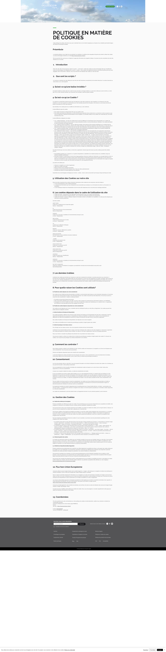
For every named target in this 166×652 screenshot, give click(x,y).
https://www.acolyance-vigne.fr (64, 506)
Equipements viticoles (58, 537)
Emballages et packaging (59, 534)
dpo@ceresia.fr (59, 508)
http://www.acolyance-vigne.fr (66, 68)
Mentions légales (98, 531)
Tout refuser (152, 650)
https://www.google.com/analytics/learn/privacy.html (64, 482)
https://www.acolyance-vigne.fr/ (78, 55)
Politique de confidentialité (69, 650)
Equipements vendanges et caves (79, 531)
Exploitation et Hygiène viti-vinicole (79, 534)
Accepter (160, 650)
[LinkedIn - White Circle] (117, 6)
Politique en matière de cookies (102, 534)
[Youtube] (121, 6)
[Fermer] (164, 650)
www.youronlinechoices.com (81, 453)
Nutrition (55, 531)
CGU (100, 541)
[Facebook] (119, 6)
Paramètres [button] (145, 650)
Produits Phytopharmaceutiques (79, 537)
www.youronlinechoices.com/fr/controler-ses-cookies (64, 461)
